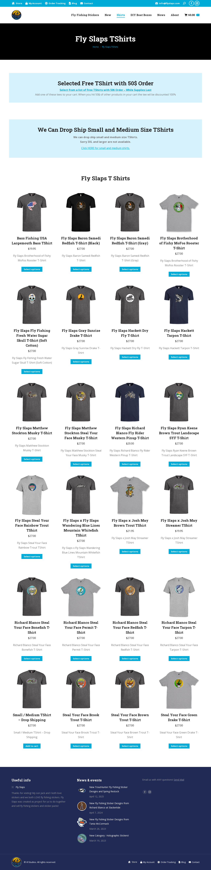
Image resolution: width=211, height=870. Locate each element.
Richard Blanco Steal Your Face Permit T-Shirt (80, 627)
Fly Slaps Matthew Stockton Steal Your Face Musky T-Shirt (81, 433)
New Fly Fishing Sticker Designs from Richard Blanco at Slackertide (109, 805)
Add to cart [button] (32, 746)
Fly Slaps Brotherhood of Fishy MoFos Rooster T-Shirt (179, 243)
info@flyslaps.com (169, 3)
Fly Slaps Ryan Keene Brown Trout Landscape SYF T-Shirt (179, 433)
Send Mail (179, 779)
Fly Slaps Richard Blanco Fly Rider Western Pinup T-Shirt (130, 433)
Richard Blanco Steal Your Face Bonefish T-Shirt (32, 627)
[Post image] (82, 790)
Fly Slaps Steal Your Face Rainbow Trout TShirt (32, 525)
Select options (32, 269)
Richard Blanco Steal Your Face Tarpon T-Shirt (179, 627)
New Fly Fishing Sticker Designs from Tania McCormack (109, 821)
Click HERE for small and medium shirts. (105, 148)
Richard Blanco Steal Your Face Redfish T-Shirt (130, 627)
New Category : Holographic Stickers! (109, 835)
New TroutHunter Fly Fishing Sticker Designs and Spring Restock (108, 789)
